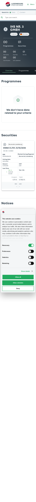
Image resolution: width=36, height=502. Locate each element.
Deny (18, 288)
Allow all (18, 277)
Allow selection (18, 283)
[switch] (31, 251)
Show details (25, 271)
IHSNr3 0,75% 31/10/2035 (14, 148)
